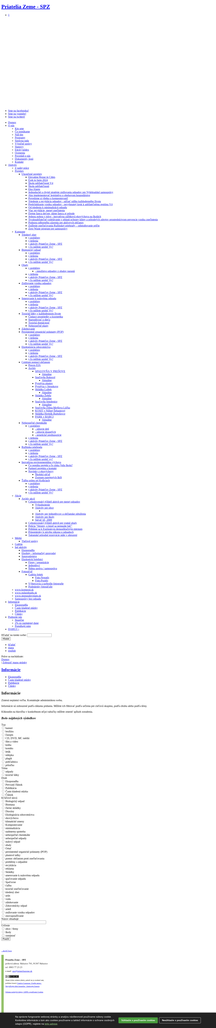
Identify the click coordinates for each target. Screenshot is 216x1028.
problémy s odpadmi (16, 861)
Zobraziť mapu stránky (15, 662)
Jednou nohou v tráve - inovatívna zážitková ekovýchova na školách (64, 216)
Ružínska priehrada (32, 447)
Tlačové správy (30, 541)
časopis (9, 734)
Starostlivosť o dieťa (39, 319)
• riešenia (33, 240)
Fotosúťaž (27, 571)
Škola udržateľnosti (38, 186)
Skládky (9, 872)
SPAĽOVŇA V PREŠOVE (50, 371)
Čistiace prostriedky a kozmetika (45, 316)
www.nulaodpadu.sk (26, 592)
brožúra (9, 731)
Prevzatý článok (13, 784)
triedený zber (12, 892)
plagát (8, 758)
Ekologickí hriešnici (32, 559)
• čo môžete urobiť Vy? (40, 246)
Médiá (18, 538)
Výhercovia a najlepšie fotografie (46, 583)
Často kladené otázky (26, 607)
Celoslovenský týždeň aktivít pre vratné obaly (52, 523)
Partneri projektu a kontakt (42, 468)
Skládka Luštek (43, 389)
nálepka (9, 755)
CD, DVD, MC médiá (17, 738)
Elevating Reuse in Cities (41, 177)
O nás (11, 125)
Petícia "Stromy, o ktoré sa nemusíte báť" (50, 526)
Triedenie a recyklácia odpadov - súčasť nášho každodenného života (64, 201)
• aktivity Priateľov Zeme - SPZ (45, 243)
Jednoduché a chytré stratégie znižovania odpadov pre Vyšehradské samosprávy (70, 192)
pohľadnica (11, 761)
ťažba (8, 885)
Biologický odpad (31, 249)
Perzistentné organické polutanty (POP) (43, 331)
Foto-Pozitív (41, 580)
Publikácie (20, 610)
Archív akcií (28, 498)
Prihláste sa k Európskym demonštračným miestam (55, 529)
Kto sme (19, 128)
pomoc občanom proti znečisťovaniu (24, 858)
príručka (9, 765)
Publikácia (11, 788)
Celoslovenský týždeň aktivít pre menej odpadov (54, 501)
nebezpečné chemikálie (17, 834)
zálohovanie (11, 902)
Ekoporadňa (28, 550)
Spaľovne (10, 882)
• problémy (34, 237)
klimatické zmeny (14, 821)
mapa (11, 647)
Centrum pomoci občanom (36, 362)
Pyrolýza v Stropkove (46, 386)
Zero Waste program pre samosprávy (48, 228)
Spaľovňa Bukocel (45, 377)
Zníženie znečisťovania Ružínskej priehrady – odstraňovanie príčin (64, 225)
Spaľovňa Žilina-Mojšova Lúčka (52, 407)
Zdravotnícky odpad (16, 905)
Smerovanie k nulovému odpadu (39, 298)
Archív (32, 368)
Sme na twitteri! (16, 116)
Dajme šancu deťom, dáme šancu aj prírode (51, 213)
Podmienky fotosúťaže (40, 586)
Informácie (14, 601)
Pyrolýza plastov (44, 383)
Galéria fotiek (35, 574)
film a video (11, 741)
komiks (9, 748)
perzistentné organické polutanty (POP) (26, 851)
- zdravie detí (42, 428)
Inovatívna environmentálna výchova (41, 462)
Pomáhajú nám (23, 626)
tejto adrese (51, 1023)
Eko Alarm (34, 189)
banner (9, 728)
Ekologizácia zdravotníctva (36, 347)
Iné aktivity (21, 547)
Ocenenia (20, 152)
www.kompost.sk (24, 589)
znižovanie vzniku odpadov (20, 912)
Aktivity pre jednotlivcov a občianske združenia (60, 513)
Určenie (5, 925)
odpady (9, 771)
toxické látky (12, 774)
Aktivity (12, 164)
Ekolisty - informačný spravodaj (39, 553)
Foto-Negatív (42, 577)
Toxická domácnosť (39, 322)
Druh (4, 778)
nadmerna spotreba (15, 831)
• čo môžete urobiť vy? (40, 459)
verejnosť (10, 935)
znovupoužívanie (14, 915)
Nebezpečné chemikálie (34, 422)
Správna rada (22, 140)
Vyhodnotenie (42, 504)
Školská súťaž (42, 474)
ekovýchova (11, 818)
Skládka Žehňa (43, 395)
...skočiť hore (6, 951)
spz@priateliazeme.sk (22, 971)
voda (8, 899)
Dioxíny (9, 811)
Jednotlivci (34, 565)
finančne (19, 620)
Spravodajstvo (29, 556)
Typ (3, 724)
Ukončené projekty (32, 174)
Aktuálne (47, 374)
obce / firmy (11, 928)
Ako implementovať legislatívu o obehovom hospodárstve (59, 195)
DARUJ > (13, 629)
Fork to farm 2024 (38, 180)
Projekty (19, 171)
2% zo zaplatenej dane (27, 623)
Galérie (19, 544)
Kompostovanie (13, 824)
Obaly (25, 265)
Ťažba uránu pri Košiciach (36, 480)
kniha (8, 744)
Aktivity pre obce (44, 507)
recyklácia (10, 865)
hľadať (12, 644)
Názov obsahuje (10, 918)
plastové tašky (12, 855)
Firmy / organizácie (38, 562)
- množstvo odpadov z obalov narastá (55, 271)
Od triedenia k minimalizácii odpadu (47, 207)
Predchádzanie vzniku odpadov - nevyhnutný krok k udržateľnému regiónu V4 (70, 204)
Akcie (18, 495)
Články (19, 614)
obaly (8, 845)
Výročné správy (23, 143)
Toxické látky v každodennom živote (41, 313)
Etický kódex (22, 149)
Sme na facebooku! (18, 110)
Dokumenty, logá (24, 158)
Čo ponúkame (22, 131)
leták (7, 751)
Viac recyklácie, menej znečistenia (46, 210)
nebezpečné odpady (15, 838)
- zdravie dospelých (45, 431)
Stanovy (19, 146)
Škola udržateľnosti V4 (40, 183)
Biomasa (10, 804)
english (12, 650)
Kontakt (19, 161)
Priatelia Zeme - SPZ (25, 7)
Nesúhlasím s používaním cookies (180, 1020)
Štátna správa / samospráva (42, 568)
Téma (4, 768)
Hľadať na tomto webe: (14, 635)
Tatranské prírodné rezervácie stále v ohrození (52, 535)
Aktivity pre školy (44, 516)
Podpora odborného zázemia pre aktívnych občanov (56, 222)
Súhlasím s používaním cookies (138, 1020)
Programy (20, 137)
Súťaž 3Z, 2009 (43, 519)
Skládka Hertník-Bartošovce (50, 413)
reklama (9, 868)
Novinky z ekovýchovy (40, 471)
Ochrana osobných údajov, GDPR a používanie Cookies (24, 992)
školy (8, 932)
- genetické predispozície (48, 435)
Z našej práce (22, 168)
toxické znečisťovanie (17, 888)
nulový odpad (12, 841)
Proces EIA (34, 365)
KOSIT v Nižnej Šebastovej (50, 410)
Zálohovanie (28, 328)
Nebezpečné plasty (38, 325)
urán (7, 895)
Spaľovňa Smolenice (46, 401)
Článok (9, 794)
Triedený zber (29, 234)
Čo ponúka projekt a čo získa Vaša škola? (50, 465)
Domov (12, 122)
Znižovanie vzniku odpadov (36, 283)
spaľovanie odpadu (15, 878)
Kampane (20, 231)
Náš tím (19, 134)
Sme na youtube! (17, 113)
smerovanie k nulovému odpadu (22, 875)
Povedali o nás (22, 155)
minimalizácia (12, 828)
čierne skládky (13, 808)
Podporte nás (15, 617)
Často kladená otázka (16, 791)
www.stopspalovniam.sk (28, 595)
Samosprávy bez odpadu (28, 598)
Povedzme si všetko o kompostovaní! (48, 198)
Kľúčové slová (9, 797)
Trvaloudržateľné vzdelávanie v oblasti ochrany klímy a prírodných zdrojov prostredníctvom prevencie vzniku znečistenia (93, 219)
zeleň (8, 909)
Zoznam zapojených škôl (48, 477)
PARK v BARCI (44, 416)
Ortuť (8, 848)
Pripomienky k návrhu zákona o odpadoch (51, 532)
